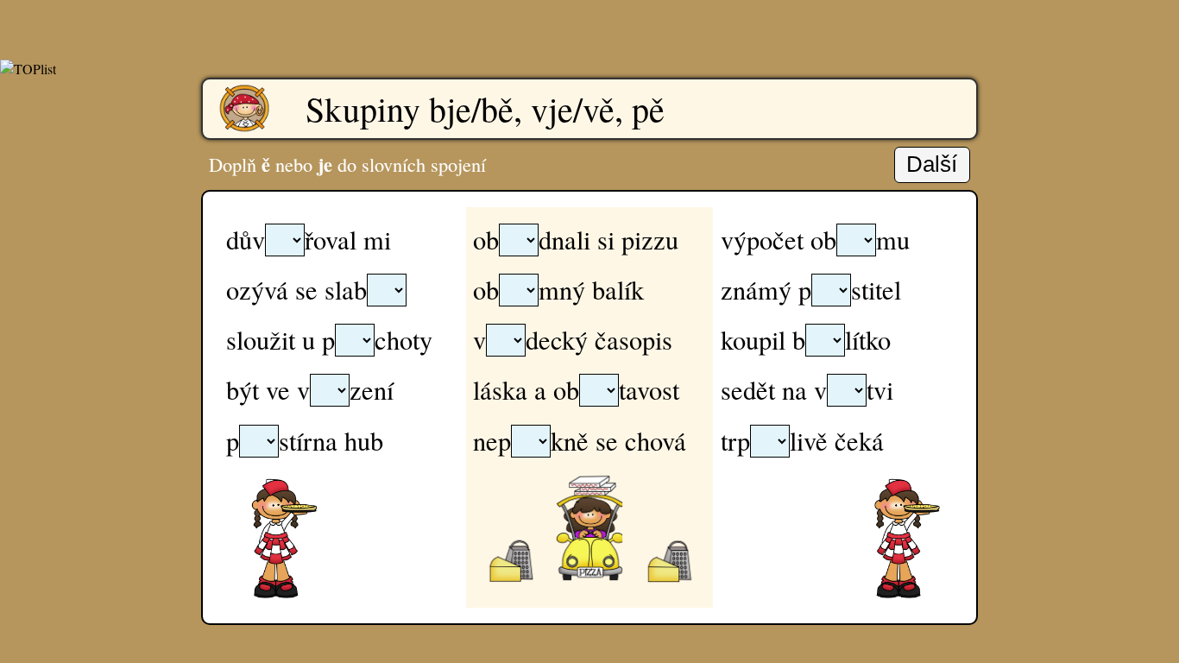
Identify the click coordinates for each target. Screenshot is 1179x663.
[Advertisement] (589, 26)
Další (931, 164)
